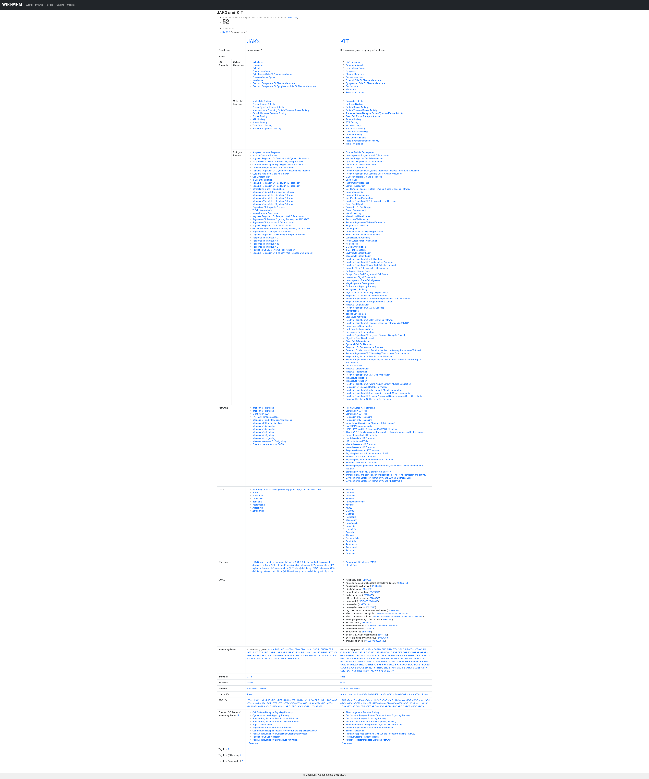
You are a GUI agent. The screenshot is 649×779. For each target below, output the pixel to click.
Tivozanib (350, 535)
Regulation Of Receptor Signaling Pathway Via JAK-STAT (281, 219)
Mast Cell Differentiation (357, 368)
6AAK (312, 703)
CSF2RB (379, 652)
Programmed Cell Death (357, 225)
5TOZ (268, 703)
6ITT (369, 703)
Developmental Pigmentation (360, 332)
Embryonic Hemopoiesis (358, 271)
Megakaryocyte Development (360, 283)
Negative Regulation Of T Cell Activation (272, 225)
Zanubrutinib (259, 510)
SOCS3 (334, 655)
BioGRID (226, 31)
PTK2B (273, 655)
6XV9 (393, 703)
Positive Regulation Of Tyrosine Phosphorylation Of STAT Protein (378, 298)
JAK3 (253, 41)
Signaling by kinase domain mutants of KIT (367, 453)
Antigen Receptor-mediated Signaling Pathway (368, 739)
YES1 (383, 670)
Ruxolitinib (258, 495)
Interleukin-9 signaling (263, 432)
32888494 (387, 619)
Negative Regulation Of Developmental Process (369, 356)
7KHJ (418, 703)
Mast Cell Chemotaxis (356, 167)
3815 (342, 676)
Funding (60, 4)
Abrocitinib (258, 507)
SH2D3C (363, 664)
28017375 (363, 601)
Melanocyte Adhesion (356, 380)
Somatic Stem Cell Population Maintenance (367, 268)
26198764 (366, 631)
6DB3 (324, 703)
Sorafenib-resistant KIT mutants (361, 462)
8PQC (394, 706)
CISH (309, 649)
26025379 (368, 595)
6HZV (275, 706)
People (49, 4)
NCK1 (350, 658)
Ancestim (350, 532)
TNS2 (359, 670)
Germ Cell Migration (355, 204)
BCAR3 (377, 649)
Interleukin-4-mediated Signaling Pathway (273, 194)
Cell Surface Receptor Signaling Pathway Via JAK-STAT (280, 164)
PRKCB (344, 661)
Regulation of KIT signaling (359, 416)
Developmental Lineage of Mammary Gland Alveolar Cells (374, 480)
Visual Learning (353, 213)
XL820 (349, 507)
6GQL (350, 703)
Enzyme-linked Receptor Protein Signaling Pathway (278, 161)
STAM (250, 658)
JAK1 (308, 652)
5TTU (280, 703)
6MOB (386, 703)
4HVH (299, 700)
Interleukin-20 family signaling (267, 422)
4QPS (316, 700)
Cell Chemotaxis (354, 365)
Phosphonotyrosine (355, 501)
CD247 (284, 649)
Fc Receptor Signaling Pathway (361, 286)
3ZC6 (273, 700)
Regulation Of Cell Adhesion (266, 736)
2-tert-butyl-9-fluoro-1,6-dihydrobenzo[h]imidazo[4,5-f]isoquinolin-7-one (287, 489)
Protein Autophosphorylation (359, 329)
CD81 (297, 649)
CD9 (417, 649)
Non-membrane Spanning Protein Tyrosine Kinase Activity (281, 110)
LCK (335, 652)
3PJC (267, 700)
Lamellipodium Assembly (358, 237)
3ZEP (279, 700)
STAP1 (392, 667)
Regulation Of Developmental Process (364, 347)
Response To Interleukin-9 (265, 246)
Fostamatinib (259, 504)
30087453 (403, 582)
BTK (395, 649)
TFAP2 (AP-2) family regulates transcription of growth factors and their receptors (385, 432)
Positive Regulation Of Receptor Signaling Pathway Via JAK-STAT (378, 322)
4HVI (304, 700)
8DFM (356, 706)
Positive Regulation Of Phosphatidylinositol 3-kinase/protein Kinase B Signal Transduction (383, 361)
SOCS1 (317, 655)
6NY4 (281, 706)
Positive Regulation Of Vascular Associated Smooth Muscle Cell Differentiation (384, 396)
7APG (293, 706)
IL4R (278, 652)
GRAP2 (424, 652)
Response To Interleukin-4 (265, 240)
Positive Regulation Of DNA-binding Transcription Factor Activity (377, 353)
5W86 (299, 703)
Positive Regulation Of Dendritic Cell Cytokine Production (374, 173)
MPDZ (343, 658)
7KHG (412, 703)
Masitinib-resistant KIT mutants (361, 444)
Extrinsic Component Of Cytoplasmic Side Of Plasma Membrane (284, 86)
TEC (347, 670)
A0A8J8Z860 (414, 694)
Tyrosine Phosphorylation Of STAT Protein (273, 167)
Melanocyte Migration (356, 377)
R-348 (255, 492)
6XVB (405, 703)
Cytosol (256, 68)
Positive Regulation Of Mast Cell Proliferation (368, 374)
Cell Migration (352, 228)
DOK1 (387, 652)
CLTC (343, 652)
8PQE (408, 706)
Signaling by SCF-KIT (356, 410)
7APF (287, 706)
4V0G (334, 700)
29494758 (383, 637)
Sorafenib (350, 489)
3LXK (256, 700)
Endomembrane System (264, 77)
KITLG (411, 655)
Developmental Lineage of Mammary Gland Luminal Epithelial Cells (379, 477)
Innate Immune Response (265, 213)
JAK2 (315, 652)
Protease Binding (354, 104)
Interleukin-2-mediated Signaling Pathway (273, 198)
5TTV (287, 703)
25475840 (374, 592)
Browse (39, 4)
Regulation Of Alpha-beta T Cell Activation (273, 222)
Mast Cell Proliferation (356, 371)
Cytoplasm (258, 61)
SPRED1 (369, 667)
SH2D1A (424, 661)
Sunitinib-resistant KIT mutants (361, 456)
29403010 (373, 601)
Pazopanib (351, 516)
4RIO (328, 700)
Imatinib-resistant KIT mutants (361, 438)
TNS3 (366, 670)
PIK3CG (364, 658)
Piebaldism (351, 565)
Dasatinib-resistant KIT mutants (361, 435)
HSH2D (370, 655)
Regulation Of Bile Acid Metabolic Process (367, 386)
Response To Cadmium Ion (359, 325)
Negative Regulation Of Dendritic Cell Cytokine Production (281, 158)
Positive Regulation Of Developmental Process (275, 718)
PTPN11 (359, 661)
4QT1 (322, 700)
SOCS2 (325, 655)
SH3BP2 (372, 664)
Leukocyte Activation (356, 316)
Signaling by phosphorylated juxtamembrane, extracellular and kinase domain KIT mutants (386, 467)
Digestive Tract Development (360, 338)
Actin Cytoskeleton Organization (361, 240)
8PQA (381, 706)
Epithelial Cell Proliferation (358, 344)
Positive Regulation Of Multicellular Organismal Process (280, 733)
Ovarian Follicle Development (360, 152)
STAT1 (399, 667)
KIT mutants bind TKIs (357, 441)
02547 (250, 682)
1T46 (354, 700)
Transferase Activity (262, 125)
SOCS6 (360, 667)
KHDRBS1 (323, 652)
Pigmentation (352, 310)
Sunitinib (350, 498)
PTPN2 (280, 655)
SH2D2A (354, 664)
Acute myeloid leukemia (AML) (361, 562)
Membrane (258, 80)
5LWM (256, 703)
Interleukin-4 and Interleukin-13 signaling (272, 419)
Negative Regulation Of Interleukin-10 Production (276, 182)
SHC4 (404, 664)
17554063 (292, 17)
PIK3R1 (257, 655)
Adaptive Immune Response (266, 152)
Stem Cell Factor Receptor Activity (363, 116)
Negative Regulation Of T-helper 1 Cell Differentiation (278, 216)
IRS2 (303, 652)
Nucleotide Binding (262, 101)
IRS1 (297, 652)
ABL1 (364, 649)
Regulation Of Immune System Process (272, 727)
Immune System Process (265, 155)
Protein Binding (260, 116)
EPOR (394, 652)
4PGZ (415, 700)
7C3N (300, 706)
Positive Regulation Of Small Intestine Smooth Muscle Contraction (378, 392)
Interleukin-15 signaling (264, 425)
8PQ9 (375, 706)
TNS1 (353, 670)
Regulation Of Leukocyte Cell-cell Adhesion (274, 249)
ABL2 (370, 649)
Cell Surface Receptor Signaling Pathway (273, 712)
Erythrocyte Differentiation (358, 252)
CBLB (406, 649)
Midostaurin (351, 519)
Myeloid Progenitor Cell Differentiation (364, 158)
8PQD (401, 706)
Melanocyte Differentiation (358, 255)
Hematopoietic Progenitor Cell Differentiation (367, 155)
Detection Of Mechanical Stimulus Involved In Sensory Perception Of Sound (383, 350)
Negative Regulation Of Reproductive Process (368, 399)
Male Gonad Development (358, 216)
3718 (249, 676)
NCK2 (356, 658)
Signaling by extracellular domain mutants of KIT (369, 471)
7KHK (425, 703)
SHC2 (391, 664)
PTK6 (351, 661)
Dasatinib (350, 495)
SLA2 (410, 664)
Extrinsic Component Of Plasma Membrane (274, 83)
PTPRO (384, 661)
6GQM (357, 703)
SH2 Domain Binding (356, 137)
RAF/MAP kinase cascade (266, 416)
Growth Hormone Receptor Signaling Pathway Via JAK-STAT (282, 228)
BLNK (389, 649)
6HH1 (363, 703)
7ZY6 (349, 706)
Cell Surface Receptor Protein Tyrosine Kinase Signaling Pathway (378, 188)
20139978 (398, 616)
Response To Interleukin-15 (266, 243)
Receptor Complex (355, 92)
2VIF (378, 700)
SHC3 (398, 664)
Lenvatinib (351, 529)
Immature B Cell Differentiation (361, 164)
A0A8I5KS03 (374, 694)
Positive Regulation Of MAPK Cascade (365, 307)
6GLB (268, 706)
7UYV (312, 706)
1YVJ (250, 700)
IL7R (283, 652)
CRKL (354, 652)
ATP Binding (259, 119)
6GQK (343, 703)
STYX (424, 667)
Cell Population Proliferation (359, 198)
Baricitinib (257, 501)
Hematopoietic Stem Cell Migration (363, 280)
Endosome (258, 65)
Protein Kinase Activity (264, 104)
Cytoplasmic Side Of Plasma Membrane (272, 74)
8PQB (388, 706)
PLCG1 (404, 658)
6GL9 (256, 706)
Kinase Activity (260, 122)
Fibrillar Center (353, 61)
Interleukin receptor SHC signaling (269, 441)
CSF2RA (370, 652)
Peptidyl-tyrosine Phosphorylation (362, 736)
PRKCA (420, 658)
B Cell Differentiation (262, 179)
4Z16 (249, 703)
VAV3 (377, 670)
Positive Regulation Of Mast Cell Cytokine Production (372, 265)
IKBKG (258, 652)
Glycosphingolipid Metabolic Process (364, 176)
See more (253, 743)
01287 (343, 682)
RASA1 (400, 661)
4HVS (397, 700)
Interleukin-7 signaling (263, 407)
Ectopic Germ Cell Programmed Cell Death (367, 274)
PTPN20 (368, 661)
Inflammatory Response (357, 182)
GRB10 (343, 655)
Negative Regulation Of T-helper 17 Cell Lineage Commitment (283, 252)
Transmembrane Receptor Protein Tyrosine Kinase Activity (374, 113)
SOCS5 (352, 667)
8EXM (319, 706)
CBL (400, 649)
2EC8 (367, 700)
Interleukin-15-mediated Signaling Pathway (273, 191)
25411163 (382, 634)
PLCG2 (412, 658)
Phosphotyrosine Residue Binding (362, 712)
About (29, 4)
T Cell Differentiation (356, 249)
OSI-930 (350, 510)
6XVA (399, 703)
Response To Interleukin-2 (265, 237)
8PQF (414, 706)
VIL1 (296, 658)
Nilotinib (350, 504)
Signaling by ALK (261, 413)
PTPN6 (288, 655)
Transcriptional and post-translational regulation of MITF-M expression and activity (386, 474)
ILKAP (383, 655)
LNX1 (250, 655)
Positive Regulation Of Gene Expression (365, 222)
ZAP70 (390, 670)
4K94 (402, 700)
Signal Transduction (355, 185)
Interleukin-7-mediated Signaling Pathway (273, 201)
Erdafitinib (351, 541)
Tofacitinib (257, 498)
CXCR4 (316, 649)
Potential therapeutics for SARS (268, 444)
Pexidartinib (351, 547)
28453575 (402, 613)
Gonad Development (356, 210)
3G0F (390, 700)
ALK (270, 649)
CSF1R (361, 652)
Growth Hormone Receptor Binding (269, 113)
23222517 (372, 628)
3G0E (384, 700)
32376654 (367, 579)
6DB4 (330, 703)
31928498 (393, 610)
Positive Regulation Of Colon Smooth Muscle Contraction (374, 389)
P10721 (425, 694)
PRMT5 (265, 655)
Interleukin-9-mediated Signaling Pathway (273, 204)
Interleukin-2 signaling (263, 435)
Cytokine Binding (354, 134)
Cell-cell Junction (354, 77)
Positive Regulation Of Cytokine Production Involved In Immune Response (382, 170)
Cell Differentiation (261, 176)
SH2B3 (415, 661)
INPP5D (290, 652)
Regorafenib (351, 522)
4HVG (292, 700)
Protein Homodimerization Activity (362, 140)
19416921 (367, 588)
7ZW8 (343, 706)
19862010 (418, 616)
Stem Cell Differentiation (357, 341)
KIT (344, 41)
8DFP (362, 706)
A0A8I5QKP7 (401, 694)
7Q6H (306, 706)
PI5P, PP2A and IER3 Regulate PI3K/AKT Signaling (371, 429)
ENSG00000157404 (350, 688)
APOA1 (277, 649)
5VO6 (293, 703)
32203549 (376, 585)
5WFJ (305, 703)
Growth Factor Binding (357, 131)
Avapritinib (351, 553)
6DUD (250, 706)
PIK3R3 (389, 658)
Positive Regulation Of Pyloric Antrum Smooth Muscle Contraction (378, 383)
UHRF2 (290, 658)
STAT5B (282, 658)
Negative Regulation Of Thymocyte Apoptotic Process (279, 234)
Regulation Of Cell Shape (358, 207)
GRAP (416, 652)
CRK (348, 652)
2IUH (373, 700)
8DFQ (368, 706)
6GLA (262, 706)
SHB (311, 655)
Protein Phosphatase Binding (267, 128)
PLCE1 (397, 658)
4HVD (286, 700)
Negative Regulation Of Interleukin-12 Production (276, 185)
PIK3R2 (381, 658)
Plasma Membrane (262, 71)
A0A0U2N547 (347, 694)
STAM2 (257, 658)
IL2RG (272, 652)
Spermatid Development (357, 194)
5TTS (274, 703)
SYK (342, 670)
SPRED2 (378, 667)
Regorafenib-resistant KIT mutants (362, 450)
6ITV (374, 703)
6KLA (380, 703)
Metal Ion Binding (354, 143)
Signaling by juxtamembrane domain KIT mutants (370, 459)
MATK (427, 655)
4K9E (409, 700)
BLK (384, 649)
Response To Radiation (357, 219)
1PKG (343, 700)
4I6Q (310, 700)
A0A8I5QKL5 (387, 694)
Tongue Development (356, 313)
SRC (386, 667)
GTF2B (250, 652)
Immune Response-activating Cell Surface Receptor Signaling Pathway (380, 733)
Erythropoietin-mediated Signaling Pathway (367, 292)
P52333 (251, 694)
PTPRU (392, 661)
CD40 (291, 649)
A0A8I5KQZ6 (360, 694)
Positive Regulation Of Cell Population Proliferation (370, 201)
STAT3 (265, 658)
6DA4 (317, 703)
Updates (71, 4)
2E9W (361, 700)
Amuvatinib (351, 544)
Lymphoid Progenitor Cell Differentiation (365, 161)
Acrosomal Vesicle (355, 65)
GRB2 (351, 655)
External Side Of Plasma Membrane (363, 80)
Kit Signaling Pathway (356, 289)
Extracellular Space (355, 68)
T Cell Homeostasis (262, 210)
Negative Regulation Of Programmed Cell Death (369, 301)
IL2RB (265, 652)
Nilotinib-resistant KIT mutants (361, 447)
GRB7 (358, 655)
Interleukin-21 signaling (264, 438)
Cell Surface (352, 86)
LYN (421, 655)
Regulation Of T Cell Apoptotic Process (272, 231)
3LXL (261, 700)
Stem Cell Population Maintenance (363, 234)
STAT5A (273, 658)
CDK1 (303, 649)
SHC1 (385, 664)
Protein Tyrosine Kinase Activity (268, 107)
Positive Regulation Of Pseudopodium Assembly (369, 262)
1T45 (349, 700)
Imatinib (350, 492)
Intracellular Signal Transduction (268, 188)
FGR (405, 652)
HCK (363, 655)
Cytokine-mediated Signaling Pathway (271, 173)
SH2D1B (344, 664)
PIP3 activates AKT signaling (360, 407)
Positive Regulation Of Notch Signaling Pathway (369, 319)
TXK (371, 670)
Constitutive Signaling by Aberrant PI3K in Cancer (370, 422)
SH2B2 (304, 655)
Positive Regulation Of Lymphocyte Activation (275, 739)
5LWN (262, 703)
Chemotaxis (351, 179)
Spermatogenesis (354, 191)
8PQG (421, 706)
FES (331, 649)
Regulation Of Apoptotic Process (269, 207)
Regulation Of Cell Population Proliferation (366, 295)
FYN (410, 652)
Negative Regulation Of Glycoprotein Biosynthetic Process (281, 170)
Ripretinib (350, 550)
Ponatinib (350, 526)
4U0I (421, 700)
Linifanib (350, 513)
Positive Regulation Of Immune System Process (276, 721)
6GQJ (427, 700)
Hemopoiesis (352, 243)
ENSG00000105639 (256, 688)
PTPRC (296, 655)
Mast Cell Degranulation (357, 304)
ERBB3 (324, 649)
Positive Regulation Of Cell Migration (364, 258)
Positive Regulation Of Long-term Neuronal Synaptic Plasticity (376, 335)
